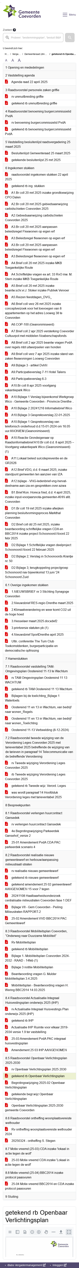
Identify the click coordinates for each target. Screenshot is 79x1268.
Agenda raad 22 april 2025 (29, 82)
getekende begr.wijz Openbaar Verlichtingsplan (29, 1096)
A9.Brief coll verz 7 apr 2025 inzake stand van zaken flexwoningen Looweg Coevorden (39, 356)
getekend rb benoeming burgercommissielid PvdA (38, 132)
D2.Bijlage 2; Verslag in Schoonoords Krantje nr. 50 (39, 559)
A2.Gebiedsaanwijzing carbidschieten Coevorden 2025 (34, 218)
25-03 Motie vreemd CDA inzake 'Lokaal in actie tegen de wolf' (37, 1162)
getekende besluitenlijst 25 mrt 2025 (36, 160)
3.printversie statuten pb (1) (29, 627)
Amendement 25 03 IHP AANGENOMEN (39, 1050)
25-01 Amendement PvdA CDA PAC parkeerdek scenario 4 (33, 845)
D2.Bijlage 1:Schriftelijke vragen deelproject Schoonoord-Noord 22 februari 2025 (38, 547)
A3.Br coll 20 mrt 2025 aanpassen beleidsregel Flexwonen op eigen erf (31, 229)
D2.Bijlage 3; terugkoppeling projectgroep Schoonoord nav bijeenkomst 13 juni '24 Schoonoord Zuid (36, 572)
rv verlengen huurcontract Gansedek (36, 824)
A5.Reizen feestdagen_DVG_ (31, 297)
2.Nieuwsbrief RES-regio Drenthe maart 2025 (42, 603)
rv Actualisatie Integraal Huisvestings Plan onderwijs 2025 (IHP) (37, 1011)
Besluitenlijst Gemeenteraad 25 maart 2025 (40, 153)
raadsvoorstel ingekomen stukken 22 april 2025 (36, 177)
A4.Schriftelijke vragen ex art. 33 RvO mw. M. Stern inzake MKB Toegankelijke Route (38, 277)
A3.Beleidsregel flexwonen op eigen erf (38, 238)
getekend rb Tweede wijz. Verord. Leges (38, 785)
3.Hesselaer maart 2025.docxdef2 (34, 621)
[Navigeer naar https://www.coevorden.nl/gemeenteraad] (22, 15)
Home (8, 54)
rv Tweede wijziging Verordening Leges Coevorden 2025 (35, 765)
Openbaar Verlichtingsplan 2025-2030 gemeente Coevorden (34, 1108)
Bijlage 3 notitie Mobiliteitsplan (32, 967)
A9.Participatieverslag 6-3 (28, 378)
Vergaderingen (20, 54)
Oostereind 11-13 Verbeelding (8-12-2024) (40, 730)
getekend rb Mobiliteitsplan (29, 949)
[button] (70, 37)
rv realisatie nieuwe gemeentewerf (34, 871)
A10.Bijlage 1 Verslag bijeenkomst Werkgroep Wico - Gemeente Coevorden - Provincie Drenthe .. (39, 399)
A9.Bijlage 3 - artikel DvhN (29, 365)
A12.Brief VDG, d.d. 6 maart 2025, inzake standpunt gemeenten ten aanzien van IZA (36, 472)
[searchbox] (33, 37)
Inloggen (58, 1265)
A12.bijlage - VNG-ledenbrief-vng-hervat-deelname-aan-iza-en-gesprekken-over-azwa (36, 483)
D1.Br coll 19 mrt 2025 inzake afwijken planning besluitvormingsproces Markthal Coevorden (34, 513)
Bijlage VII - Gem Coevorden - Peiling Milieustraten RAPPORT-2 (34, 909)
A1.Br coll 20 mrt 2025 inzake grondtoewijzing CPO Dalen (39, 195)
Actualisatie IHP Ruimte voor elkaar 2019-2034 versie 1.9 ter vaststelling (36, 1030)
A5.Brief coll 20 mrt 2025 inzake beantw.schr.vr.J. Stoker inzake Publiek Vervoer (37, 288)
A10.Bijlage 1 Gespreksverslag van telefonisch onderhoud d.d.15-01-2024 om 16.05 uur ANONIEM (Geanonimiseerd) (37, 426)
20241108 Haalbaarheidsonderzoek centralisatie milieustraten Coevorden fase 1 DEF (38, 898)
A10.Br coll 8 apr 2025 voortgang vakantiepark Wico (30, 388)
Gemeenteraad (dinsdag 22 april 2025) (44, 54)
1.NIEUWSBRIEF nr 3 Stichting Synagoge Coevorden (37, 594)
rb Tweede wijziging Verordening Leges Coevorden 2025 (35, 777)
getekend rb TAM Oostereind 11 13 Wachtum (41, 689)
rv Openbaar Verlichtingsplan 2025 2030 (38, 1069)
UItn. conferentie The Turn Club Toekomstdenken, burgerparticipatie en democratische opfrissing (31, 646)
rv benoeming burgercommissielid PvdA (38, 122)
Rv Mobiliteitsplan (23, 942)
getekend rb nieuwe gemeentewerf (34, 877)
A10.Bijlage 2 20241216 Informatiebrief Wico (41, 408)
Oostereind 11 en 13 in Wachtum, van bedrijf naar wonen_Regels (38, 709)
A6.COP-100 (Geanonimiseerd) (32, 324)
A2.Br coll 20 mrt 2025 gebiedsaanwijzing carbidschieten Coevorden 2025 (36, 206)
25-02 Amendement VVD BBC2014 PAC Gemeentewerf (36, 921)
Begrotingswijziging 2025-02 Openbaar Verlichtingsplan (35, 1085)
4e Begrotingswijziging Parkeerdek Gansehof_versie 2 (32, 833)
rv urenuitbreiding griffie (27, 96)
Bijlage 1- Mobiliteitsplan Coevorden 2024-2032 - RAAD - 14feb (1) (37, 958)
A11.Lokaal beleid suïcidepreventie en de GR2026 (36, 461)
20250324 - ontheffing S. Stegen (33, 1140)
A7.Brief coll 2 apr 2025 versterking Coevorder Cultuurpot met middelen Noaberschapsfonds (39, 333)
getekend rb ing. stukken (28, 186)
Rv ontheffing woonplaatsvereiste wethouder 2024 (38, 1132)
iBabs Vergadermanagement (25, 1265)
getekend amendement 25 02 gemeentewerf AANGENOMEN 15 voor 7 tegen (38, 887)
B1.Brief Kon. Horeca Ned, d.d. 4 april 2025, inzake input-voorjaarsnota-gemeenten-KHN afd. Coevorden (38, 497)
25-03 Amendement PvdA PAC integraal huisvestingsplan (35, 1041)
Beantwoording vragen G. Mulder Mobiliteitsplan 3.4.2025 (30, 976)
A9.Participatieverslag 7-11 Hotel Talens (38, 372)
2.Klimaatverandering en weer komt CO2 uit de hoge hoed (38, 612)
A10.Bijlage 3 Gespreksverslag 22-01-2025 (40, 415)
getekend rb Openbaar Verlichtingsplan (38, 1076)
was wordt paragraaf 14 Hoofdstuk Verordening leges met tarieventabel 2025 (33, 795)
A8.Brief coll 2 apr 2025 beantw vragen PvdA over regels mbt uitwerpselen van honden (38, 345)
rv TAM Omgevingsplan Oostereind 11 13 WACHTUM (36, 680)
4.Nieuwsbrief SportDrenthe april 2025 (37, 634)
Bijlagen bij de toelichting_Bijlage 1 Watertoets (32, 698)
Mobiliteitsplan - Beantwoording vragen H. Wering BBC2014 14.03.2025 (36, 988)
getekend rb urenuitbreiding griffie (34, 103)
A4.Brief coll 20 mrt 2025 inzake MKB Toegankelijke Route (33, 265)
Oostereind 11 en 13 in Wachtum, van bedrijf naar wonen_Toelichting (38, 721)
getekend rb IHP (22, 1020)
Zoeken (7, 29)
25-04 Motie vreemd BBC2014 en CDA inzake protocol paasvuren (39, 1186)
